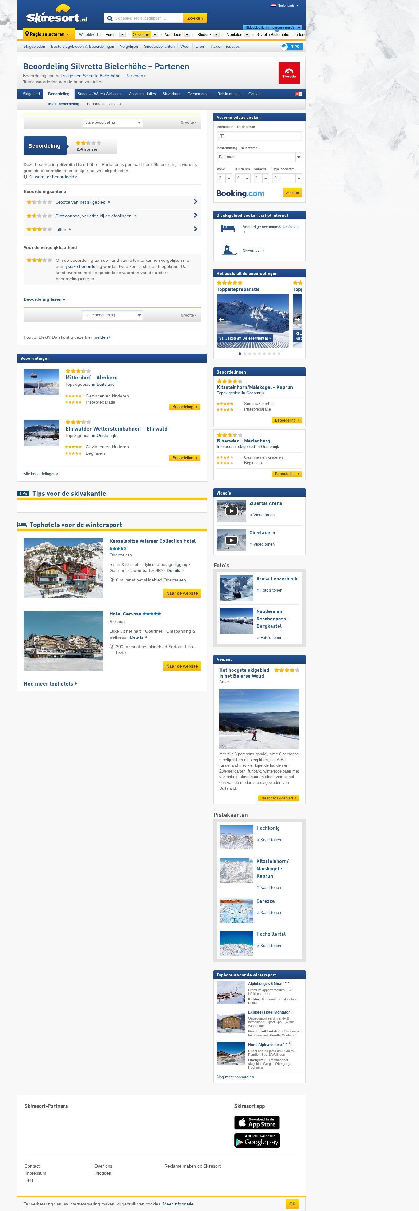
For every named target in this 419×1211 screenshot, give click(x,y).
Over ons (103, 1166)
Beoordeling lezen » (44, 299)
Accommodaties (225, 46)
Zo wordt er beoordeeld (51, 176)
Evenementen (199, 94)
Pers (29, 1180)
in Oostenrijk (104, 435)
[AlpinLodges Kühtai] (231, 992)
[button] (240, 194)
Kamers (260, 169)
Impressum (35, 1173)
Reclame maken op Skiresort (192, 1166)
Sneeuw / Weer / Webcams (100, 94)
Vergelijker (129, 46)
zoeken (292, 192)
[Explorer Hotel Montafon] (231, 1021)
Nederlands (286, 5)
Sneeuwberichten (159, 46)
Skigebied (31, 94)
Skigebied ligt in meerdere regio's (270, 27)
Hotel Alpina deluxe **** (269, 1044)
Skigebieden (34, 46)
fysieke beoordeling (83, 266)
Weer (185, 46)
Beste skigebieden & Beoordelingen (82, 46)
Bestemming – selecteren (237, 148)
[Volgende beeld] (297, 319)
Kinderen (242, 169)
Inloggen (102, 1173)
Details (174, 570)
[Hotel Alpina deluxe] (231, 1053)
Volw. (221, 169)
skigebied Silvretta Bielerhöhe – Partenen (103, 75)
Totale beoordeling (63, 104)
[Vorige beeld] (221, 319)
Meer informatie (178, 1204)
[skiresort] (57, 14)
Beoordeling (58, 94)
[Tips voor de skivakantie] (291, 46)
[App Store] (257, 1129)
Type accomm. (283, 169)
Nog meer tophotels (48, 684)
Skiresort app (249, 1106)
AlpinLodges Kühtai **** (268, 983)
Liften (200, 46)
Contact (254, 94)
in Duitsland (103, 384)
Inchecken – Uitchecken (236, 127)
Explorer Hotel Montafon (269, 1012)
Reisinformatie (229, 94)
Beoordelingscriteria (104, 104)
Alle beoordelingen (40, 474)
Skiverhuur (172, 94)
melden (101, 337)
